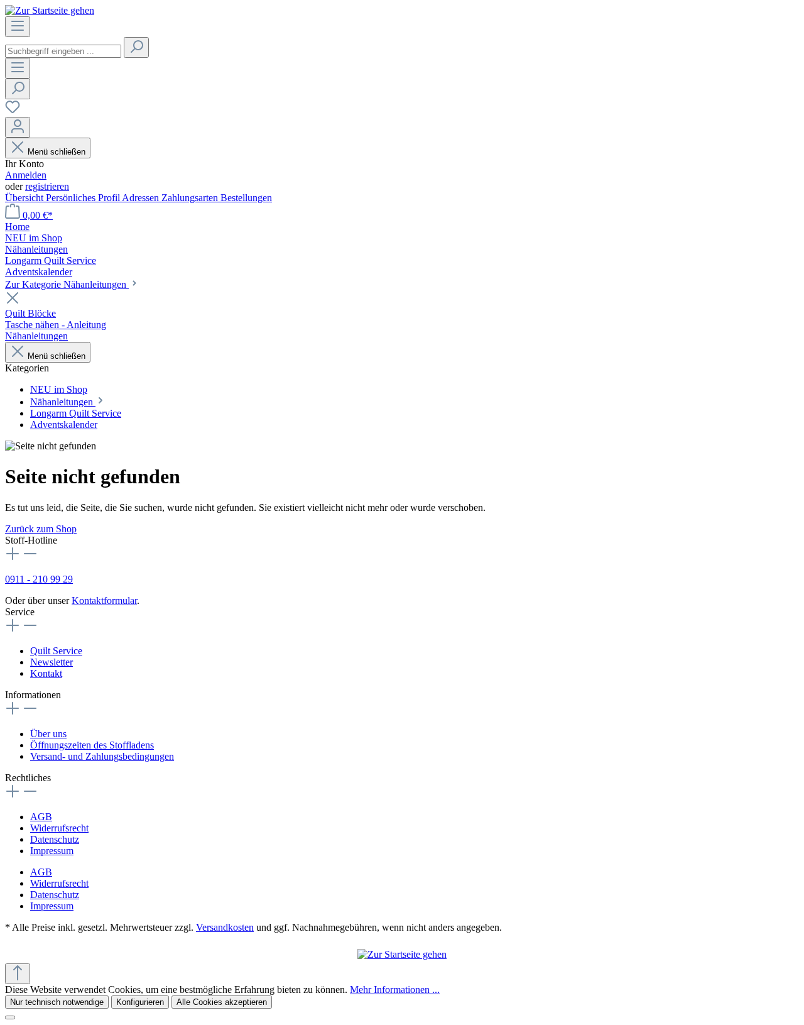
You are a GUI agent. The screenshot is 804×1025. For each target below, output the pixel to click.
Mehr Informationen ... (395, 989)
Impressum (51, 850)
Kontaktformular (104, 600)
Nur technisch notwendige (57, 1002)
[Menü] (17, 26)
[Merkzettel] (12, 111)
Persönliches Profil (84, 197)
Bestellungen (246, 197)
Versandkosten (225, 927)
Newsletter (51, 662)
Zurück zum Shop (41, 528)
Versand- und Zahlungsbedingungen (102, 756)
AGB (41, 816)
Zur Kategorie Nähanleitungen (67, 284)
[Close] (10, 1017)
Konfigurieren (140, 1002)
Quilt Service (56, 650)
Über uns (48, 733)
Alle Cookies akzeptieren (222, 1002)
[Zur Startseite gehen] (49, 10)
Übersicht (25, 197)
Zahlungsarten (190, 197)
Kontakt (46, 673)
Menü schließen (56, 151)
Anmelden (25, 175)
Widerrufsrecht (59, 828)
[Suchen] (136, 47)
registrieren (47, 186)
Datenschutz (54, 839)
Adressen (141, 197)
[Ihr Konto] (17, 127)
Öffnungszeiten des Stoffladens (92, 745)
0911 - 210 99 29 (39, 579)
